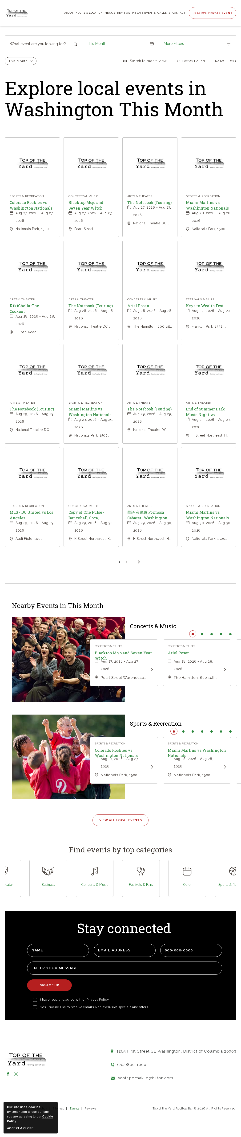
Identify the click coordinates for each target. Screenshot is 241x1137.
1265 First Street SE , (176, 1051)
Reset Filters (225, 61)
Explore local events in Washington (114, 98)
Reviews (90, 1108)
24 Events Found (191, 61)
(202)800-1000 (131, 1064)
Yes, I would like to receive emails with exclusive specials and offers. (94, 1007)
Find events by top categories (120, 849)
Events (74, 1108)
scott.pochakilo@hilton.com (145, 1078)
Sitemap (58, 1108)
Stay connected (124, 928)
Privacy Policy (98, 999)
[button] (120, 820)
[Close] (30, 61)
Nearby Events (58, 605)
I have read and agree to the (62, 999)
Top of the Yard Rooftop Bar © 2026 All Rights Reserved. (194, 1108)
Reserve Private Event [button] (213, 13)
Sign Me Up (51, 987)
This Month (96, 43)
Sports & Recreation (156, 724)
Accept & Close (20, 1128)
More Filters (174, 43)
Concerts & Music (153, 626)
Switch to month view (145, 62)
